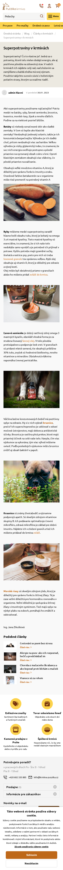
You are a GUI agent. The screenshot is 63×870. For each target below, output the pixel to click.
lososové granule (13, 258)
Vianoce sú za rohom (31, 678)
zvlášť (36, 532)
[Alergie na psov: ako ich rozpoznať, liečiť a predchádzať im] (10, 656)
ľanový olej (28, 340)
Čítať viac (24, 647)
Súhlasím (31, 855)
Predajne (13, 787)
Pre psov (7, 25)
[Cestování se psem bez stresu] (10, 645)
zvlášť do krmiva (38, 274)
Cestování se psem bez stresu (36, 643)
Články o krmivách (43, 33)
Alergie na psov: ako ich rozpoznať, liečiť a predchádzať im (39, 654)
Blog (26, 33)
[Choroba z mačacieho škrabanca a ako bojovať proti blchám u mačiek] (10, 669)
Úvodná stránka (12, 33)
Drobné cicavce (41, 25)
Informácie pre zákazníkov (23, 794)
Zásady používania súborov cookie (31, 846)
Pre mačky (22, 25)
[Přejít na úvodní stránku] (14, 5)
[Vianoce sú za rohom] (10, 680)
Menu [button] (56, 16)
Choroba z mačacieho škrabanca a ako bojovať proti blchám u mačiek (39, 667)
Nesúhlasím (31, 863)
